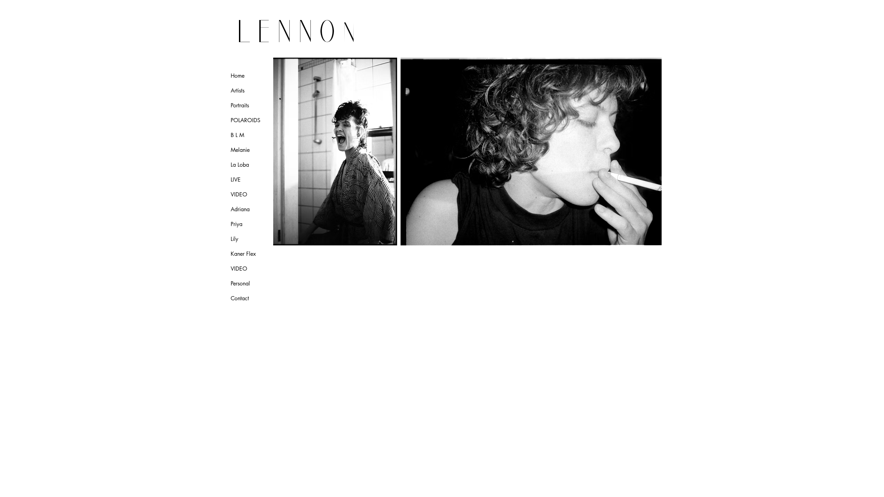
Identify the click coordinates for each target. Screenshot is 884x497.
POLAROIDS (245, 120)
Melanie (240, 150)
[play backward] (281, 151)
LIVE (236, 179)
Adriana (240, 209)
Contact (240, 298)
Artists (237, 90)
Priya (236, 224)
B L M (237, 135)
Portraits (240, 105)
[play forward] (653, 151)
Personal (240, 283)
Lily (234, 239)
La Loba (240, 164)
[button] (335, 151)
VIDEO (239, 194)
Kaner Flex (243, 253)
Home (237, 75)
